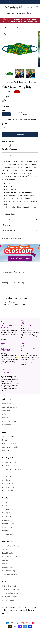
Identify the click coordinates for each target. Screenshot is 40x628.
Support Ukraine (8, 600)
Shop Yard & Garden (9, 523)
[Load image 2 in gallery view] (20, 73)
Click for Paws (7, 476)
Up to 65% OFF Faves (20, 258)
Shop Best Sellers (8, 506)
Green (6, 114)
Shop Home (6, 520)
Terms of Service (8, 436)
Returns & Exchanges (9, 407)
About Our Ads (7, 451)
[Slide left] (2, 74)
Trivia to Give (7, 473)
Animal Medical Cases (10, 593)
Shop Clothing (7, 513)
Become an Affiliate (9, 421)
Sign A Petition (7, 490)
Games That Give (8, 487)
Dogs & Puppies (7, 553)
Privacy (5, 440)
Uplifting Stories (8, 567)
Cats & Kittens (7, 549)
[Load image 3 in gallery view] (30, 73)
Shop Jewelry (7, 527)
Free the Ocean (7, 483)
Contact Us (6, 410)
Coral (25, 114)
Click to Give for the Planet (11, 469)
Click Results (6, 425)
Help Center (6, 403)
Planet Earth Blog (8, 571)
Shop (4, 2)
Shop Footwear (7, 516)
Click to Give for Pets (9, 462)
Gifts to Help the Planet (10, 589)
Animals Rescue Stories (10, 546)
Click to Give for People (10, 466)
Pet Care (5, 564)
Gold (16, 114)
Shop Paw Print (7, 509)
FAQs (4, 414)
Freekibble (6, 480)
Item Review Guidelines (10, 447)
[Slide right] (37, 74)
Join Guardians (14, 2)
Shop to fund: (16, 13)
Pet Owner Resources (9, 556)
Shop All (5, 502)
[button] (24, 7)
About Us (5, 418)
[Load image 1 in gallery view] (9, 73)
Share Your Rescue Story (10, 574)
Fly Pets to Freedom (9, 597)
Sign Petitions (27, 2)
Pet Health (6, 560)
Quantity (5, 124)
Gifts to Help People (9, 586)
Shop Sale (5, 531)
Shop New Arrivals (8, 534)
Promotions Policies (9, 443)
